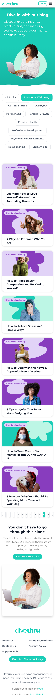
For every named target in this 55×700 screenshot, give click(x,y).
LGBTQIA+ (41, 105)
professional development (27, 130)
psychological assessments (27, 138)
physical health (27, 122)
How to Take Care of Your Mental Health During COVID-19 (27, 455)
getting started (17, 105)
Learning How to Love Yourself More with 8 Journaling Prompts (22, 197)
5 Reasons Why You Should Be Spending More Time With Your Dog (27, 500)
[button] (50, 3)
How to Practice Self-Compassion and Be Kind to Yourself (25, 284)
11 (49, 514)
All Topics (10, 97)
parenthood (13, 113)
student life (40, 146)
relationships (16, 146)
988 (40, 688)
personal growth (38, 113)
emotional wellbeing (37, 97)
